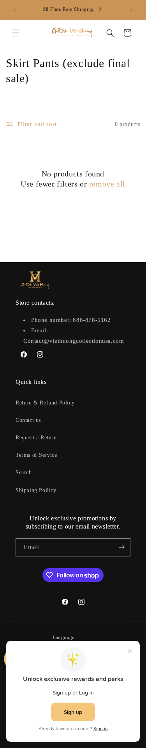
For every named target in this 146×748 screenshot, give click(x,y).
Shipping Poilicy (36, 490)
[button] (15, 32)
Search (24, 472)
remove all (107, 184)
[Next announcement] (131, 10)
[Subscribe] (121, 547)
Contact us (28, 420)
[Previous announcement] (14, 10)
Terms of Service (36, 455)
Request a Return (36, 438)
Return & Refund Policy (45, 403)
